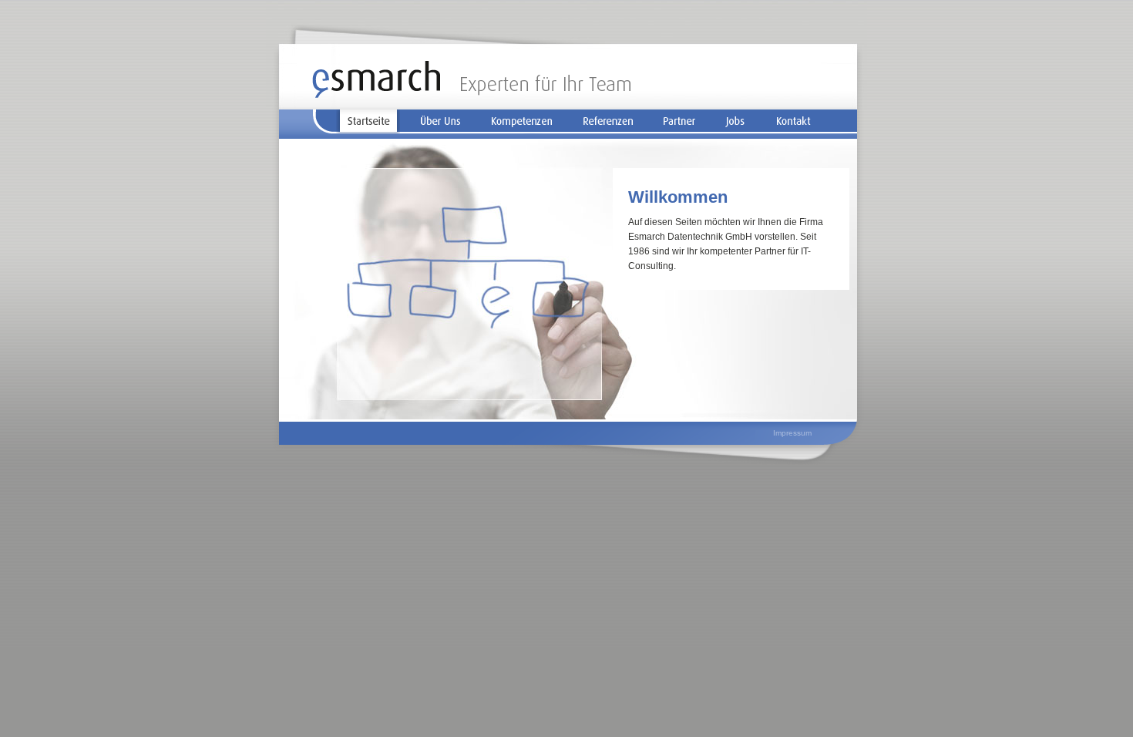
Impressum (792, 433)
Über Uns (440, 121)
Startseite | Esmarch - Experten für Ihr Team (471, 79)
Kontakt (793, 121)
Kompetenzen (521, 121)
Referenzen (608, 121)
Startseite (368, 121)
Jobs (736, 121)
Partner (680, 121)
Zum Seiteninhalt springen (780, 85)
